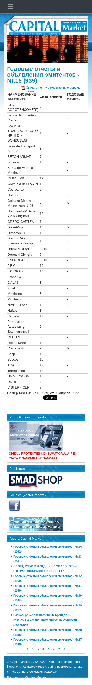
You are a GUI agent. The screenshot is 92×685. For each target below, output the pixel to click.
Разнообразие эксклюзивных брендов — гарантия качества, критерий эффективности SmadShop (45, 620)
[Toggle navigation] (10, 6)
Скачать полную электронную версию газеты (53, 88)
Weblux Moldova (36, 677)
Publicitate (17, 468)
